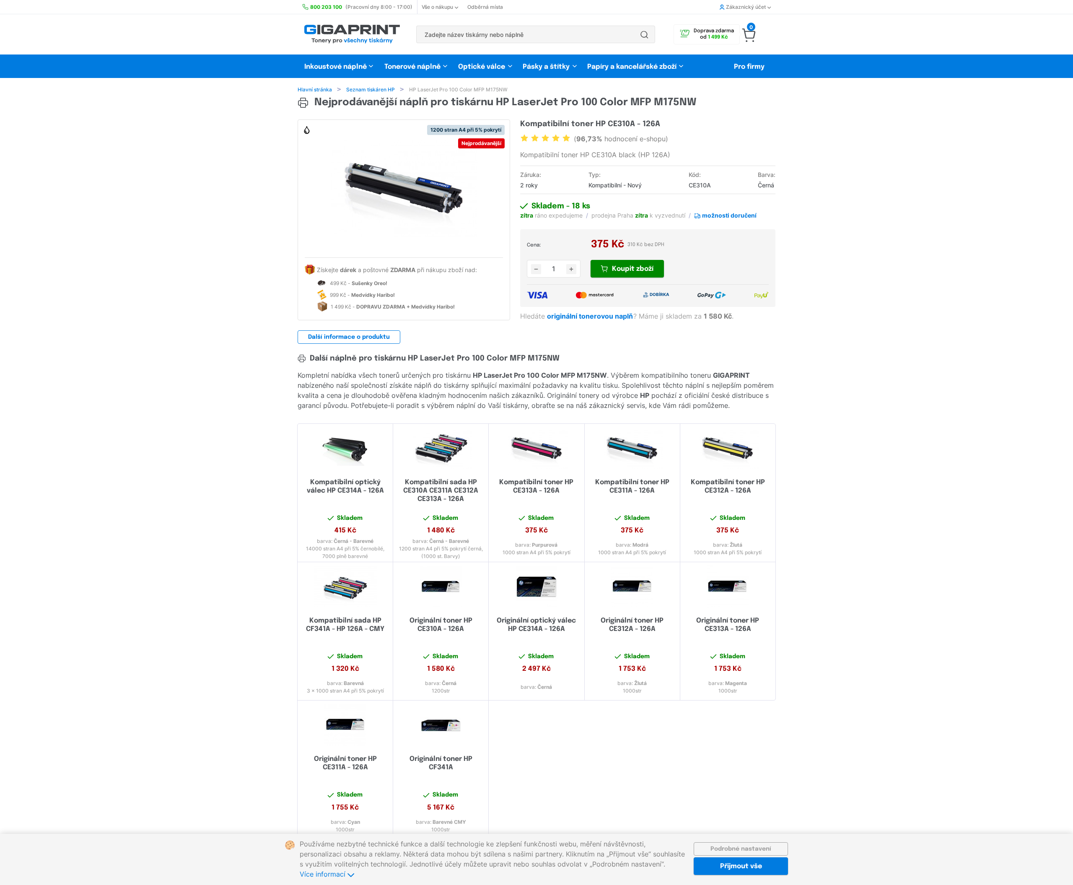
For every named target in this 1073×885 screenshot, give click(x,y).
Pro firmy (749, 66)
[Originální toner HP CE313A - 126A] (727, 586)
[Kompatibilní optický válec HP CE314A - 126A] (345, 448)
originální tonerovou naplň (591, 316)
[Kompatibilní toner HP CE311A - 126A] (632, 448)
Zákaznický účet (746, 7)
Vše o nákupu (437, 7)
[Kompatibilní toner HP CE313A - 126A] (536, 448)
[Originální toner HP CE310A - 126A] (440, 586)
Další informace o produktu (349, 337)
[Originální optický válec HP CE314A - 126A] (536, 586)
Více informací (323, 874)
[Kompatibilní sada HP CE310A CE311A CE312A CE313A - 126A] (440, 448)
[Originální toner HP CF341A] (440, 725)
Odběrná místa (485, 7)
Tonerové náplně (412, 66)
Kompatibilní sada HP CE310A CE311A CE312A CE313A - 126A (440, 491)
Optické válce (481, 66)
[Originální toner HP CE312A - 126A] (632, 586)
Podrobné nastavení (740, 849)
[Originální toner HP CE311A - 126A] (345, 725)
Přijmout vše (741, 866)
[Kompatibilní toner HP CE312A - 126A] (727, 448)
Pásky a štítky (546, 66)
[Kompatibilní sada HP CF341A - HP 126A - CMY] (345, 586)
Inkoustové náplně (335, 66)
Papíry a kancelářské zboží (632, 66)
